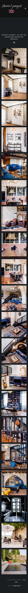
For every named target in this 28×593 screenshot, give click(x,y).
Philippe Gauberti (16, 585)
